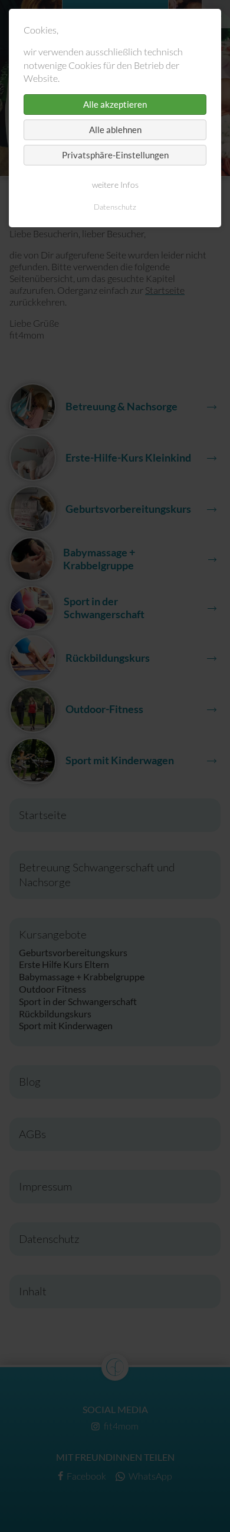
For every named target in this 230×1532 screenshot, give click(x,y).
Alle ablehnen (115, 129)
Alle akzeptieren (115, 104)
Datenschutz (115, 206)
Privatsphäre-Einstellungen (115, 155)
